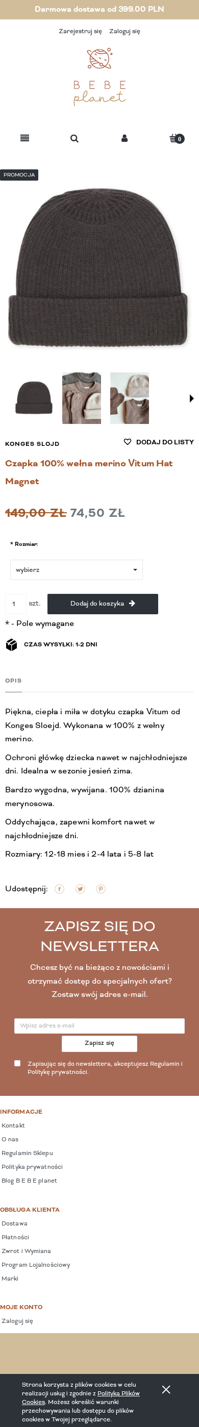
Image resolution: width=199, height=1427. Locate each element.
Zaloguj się (16, 1321)
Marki (9, 1279)
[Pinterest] (101, 889)
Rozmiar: (24, 544)
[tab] (13, 680)
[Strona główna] (99, 77)
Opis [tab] (13, 681)
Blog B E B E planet (28, 1181)
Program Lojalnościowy (35, 1265)
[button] (24, 139)
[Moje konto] (124, 139)
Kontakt (12, 1126)
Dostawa (14, 1224)
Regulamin (165, 1064)
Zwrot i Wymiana (26, 1251)
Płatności (14, 1238)
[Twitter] (80, 889)
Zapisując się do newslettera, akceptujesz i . (105, 1068)
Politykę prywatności (57, 1072)
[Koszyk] (174, 138)
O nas (9, 1140)
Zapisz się (100, 1043)
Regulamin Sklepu (26, 1153)
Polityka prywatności (31, 1167)
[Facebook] (59, 889)
